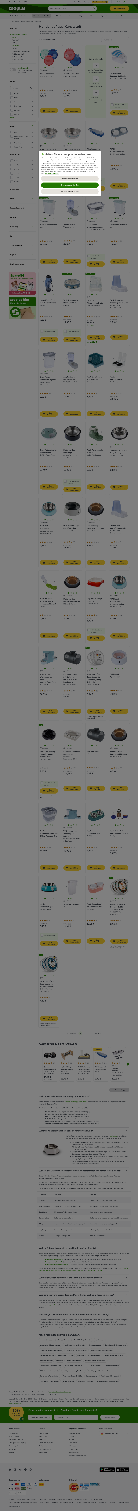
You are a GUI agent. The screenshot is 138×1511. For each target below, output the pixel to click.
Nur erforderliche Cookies (70, 191)
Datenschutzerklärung (52, 173)
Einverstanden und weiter (70, 185)
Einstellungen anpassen (69, 179)
